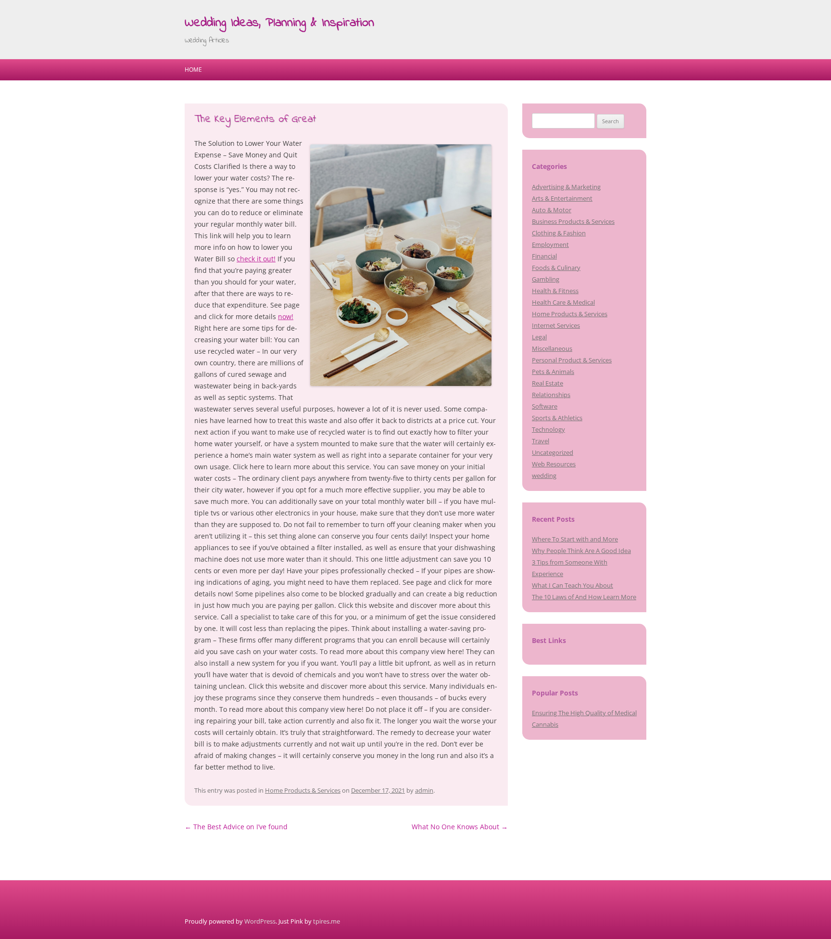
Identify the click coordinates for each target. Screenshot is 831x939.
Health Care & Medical (563, 302)
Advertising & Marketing (566, 186)
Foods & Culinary (556, 267)
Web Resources (554, 464)
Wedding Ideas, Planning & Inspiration (279, 23)
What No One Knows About (460, 826)
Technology (548, 429)
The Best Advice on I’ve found (236, 826)
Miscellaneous (552, 348)
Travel (540, 441)
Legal (539, 337)
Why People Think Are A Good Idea (581, 550)
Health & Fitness (555, 290)
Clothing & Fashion (559, 233)
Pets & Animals (553, 371)
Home (193, 69)
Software (544, 406)
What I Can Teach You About (572, 585)
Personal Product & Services (572, 360)
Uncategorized (552, 452)
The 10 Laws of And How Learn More (584, 596)
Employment (550, 244)
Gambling (545, 279)
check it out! (256, 258)
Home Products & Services (302, 790)
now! (285, 316)
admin (424, 790)
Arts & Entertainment (562, 198)
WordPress (260, 921)
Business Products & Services (573, 221)
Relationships (551, 394)
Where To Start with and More (575, 539)
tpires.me (326, 921)
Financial (544, 256)
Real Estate (547, 383)
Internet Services (556, 325)
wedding (544, 475)
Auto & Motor (551, 210)
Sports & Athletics (557, 417)
